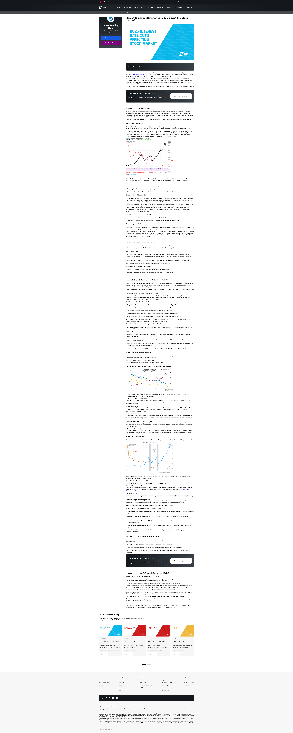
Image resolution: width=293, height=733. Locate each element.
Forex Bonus (143, 682)
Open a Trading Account (181, 96)
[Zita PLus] (103, 7)
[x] (102, 698)
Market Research (166, 677)
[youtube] (117, 698)
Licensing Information (189, 682)
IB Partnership (102, 685)
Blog (103, 12)
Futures (120, 690)
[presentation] (130, 664)
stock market (139, 88)
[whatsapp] (113, 698)
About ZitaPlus (187, 680)
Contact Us (107, 2)
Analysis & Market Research (168, 680)
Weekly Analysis (165, 685)
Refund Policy (163, 698)
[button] (144, 664)
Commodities (122, 682)
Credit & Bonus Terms (145, 698)
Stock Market (108, 12)
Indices (120, 687)
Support (186, 677)
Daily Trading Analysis (166, 682)
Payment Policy (171, 698)
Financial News (164, 687)
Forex (120, 680)
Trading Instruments (125, 677)
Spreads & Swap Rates (145, 680)
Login (192, 2)
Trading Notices (165, 690)
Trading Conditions (145, 677)
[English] (101, 2)
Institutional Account (104, 687)
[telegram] (109, 698)
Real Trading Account (104, 680)
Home (100, 12)
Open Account (183, 2)
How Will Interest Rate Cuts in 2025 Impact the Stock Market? (124, 12)
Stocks (120, 685)
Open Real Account (111, 38)
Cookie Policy (179, 698)
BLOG (168, 7)
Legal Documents (188, 698)
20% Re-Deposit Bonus (145, 687)
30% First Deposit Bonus (146, 685)
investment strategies (139, 74)
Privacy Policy (155, 698)
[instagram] (106, 698)
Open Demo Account (111, 43)
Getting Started (104, 677)
